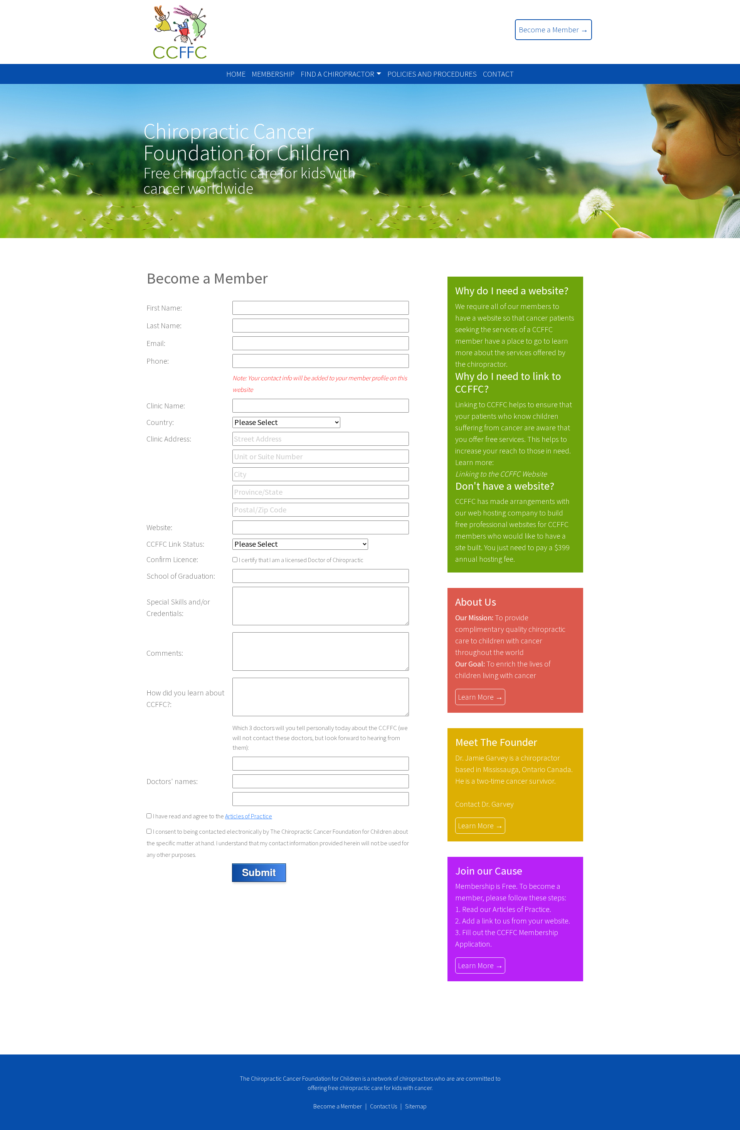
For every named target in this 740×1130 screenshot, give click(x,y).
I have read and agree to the (212, 816)
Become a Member (337, 1106)
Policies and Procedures (432, 74)
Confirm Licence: (172, 559)
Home (236, 74)
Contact (498, 74)
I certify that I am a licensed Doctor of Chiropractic (301, 560)
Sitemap (416, 1106)
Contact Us (383, 1106)
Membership (273, 74)
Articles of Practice (248, 816)
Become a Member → (553, 29)
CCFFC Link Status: (175, 544)
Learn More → (480, 697)
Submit (259, 872)
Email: (155, 343)
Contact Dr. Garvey (484, 804)
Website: (159, 527)
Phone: (157, 361)
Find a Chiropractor (337, 74)
